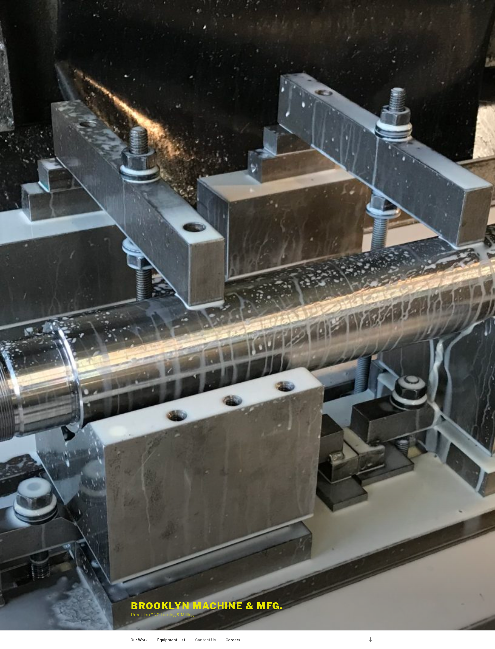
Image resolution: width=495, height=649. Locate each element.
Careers (233, 640)
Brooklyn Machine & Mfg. (207, 606)
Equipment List (171, 640)
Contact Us (205, 640)
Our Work (138, 640)
